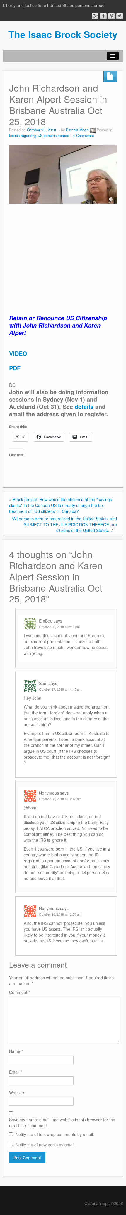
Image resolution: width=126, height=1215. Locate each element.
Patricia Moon (77, 130)
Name (16, 1051)
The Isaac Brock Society (63, 34)
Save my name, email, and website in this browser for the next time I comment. (62, 1122)
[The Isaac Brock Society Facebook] (103, 16)
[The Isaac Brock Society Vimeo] (111, 16)
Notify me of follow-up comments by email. (55, 1134)
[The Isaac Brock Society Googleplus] (95, 16)
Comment (19, 992)
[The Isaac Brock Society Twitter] (119, 16)
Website (16, 1092)
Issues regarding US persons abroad (39, 135)
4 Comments (83, 135)
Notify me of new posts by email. (46, 1145)
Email (15, 1072)
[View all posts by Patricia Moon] (93, 130)
